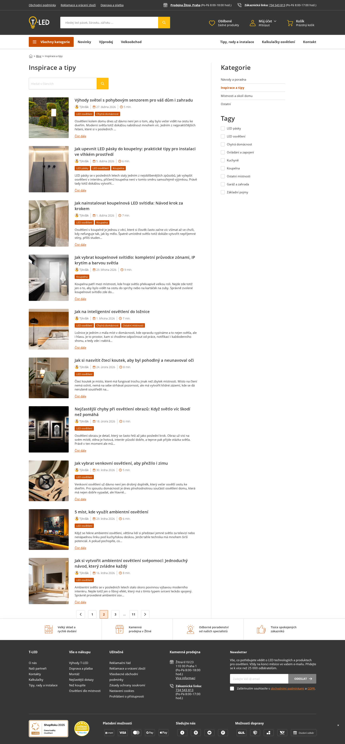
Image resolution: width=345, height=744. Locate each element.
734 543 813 (277, 5)
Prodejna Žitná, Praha (185, 5)
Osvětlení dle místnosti (85, 691)
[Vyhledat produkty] (164, 22)
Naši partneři (38, 668)
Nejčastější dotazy (81, 680)
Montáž (74, 674)
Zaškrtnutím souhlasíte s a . (276, 688)
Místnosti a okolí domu (237, 96)
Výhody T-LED (78, 663)
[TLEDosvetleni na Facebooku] (182, 735)
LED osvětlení (236, 136)
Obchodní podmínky (42, 5)
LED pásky (234, 128)
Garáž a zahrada (238, 184)
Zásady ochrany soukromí (127, 685)
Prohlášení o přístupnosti (126, 696)
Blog (38, 56)
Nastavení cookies (121, 691)
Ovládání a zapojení (240, 152)
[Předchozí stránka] (80, 614)
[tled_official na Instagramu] (196, 735)
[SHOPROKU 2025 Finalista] (51, 729)
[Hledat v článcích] (103, 83)
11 (133, 614)
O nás (33, 663)
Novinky (84, 42)
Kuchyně (233, 160)
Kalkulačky (36, 680)
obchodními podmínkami (287, 688)
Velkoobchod (131, 42)
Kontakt (309, 42)
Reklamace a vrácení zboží (78, 5)
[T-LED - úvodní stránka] (39, 22)
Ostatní (226, 104)
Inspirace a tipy (232, 88)
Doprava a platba (112, 5)
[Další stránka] (145, 614)
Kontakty (35, 674)
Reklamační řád (120, 663)
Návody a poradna (233, 79)
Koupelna (233, 168)
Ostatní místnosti (238, 176)
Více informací (185, 678)
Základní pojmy (237, 192)
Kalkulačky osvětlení (278, 42)
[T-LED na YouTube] (210, 735)
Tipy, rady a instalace (237, 42)
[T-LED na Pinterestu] (223, 735)
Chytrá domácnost (239, 144)
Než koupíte (77, 685)
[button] (254, 23)
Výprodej (106, 42)
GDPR (311, 688)
